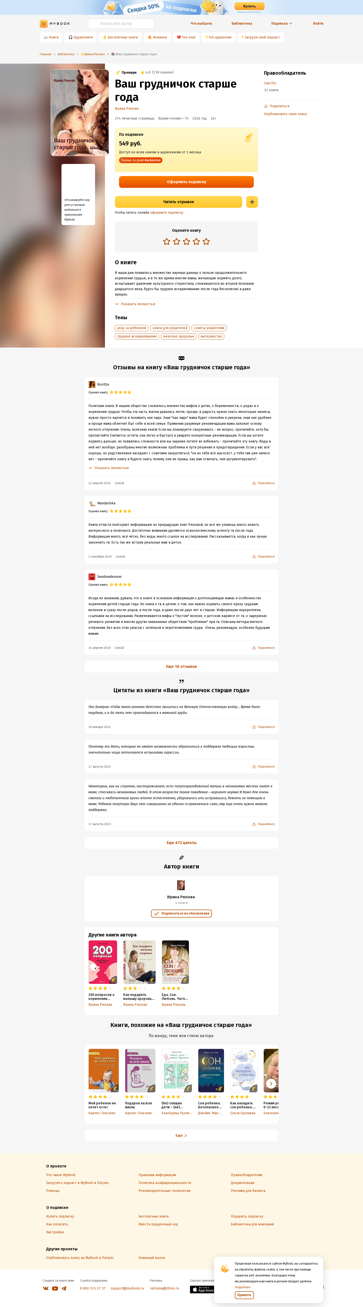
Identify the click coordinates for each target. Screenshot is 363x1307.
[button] (271, 1084)
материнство (211, 336)
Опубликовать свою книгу (285, 114)
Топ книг (189, 37)
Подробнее (243, 1287)
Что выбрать (201, 23)
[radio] (167, 241)
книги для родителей (170, 328)
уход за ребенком (131, 328)
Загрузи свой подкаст (262, 37)
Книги (54, 37)
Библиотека (242, 23)
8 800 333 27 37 (93, 1288)
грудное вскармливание (137, 336)
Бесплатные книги (123, 37)
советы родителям (209, 328)
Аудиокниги (83, 37)
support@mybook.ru (127, 1288)
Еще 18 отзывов (181, 666)
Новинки (160, 37)
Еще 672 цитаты (182, 842)
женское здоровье (178, 336)
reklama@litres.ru (164, 1288)
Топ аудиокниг (220, 37)
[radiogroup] (186, 242)
